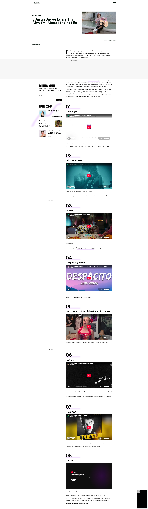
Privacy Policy (41, 95)
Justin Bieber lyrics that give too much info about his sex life (92, 55)
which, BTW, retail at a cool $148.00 (85, 248)
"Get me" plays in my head (72, 396)
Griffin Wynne (38, 42)
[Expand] (138, 491)
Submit (59, 100)
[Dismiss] (146, 491)
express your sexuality (93, 80)
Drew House (81, 247)
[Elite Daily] (36, 2)
